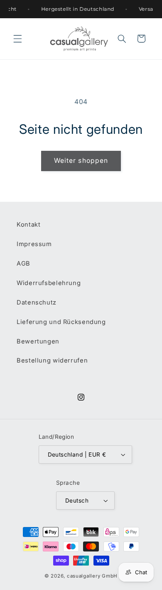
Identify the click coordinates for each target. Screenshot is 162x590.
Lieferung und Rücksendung (61, 322)
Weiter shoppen (81, 160)
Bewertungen (38, 341)
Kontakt (28, 224)
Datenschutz (36, 302)
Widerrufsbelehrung (49, 283)
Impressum (34, 244)
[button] (17, 38)
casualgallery (84, 576)
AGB (23, 263)
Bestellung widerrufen (52, 360)
